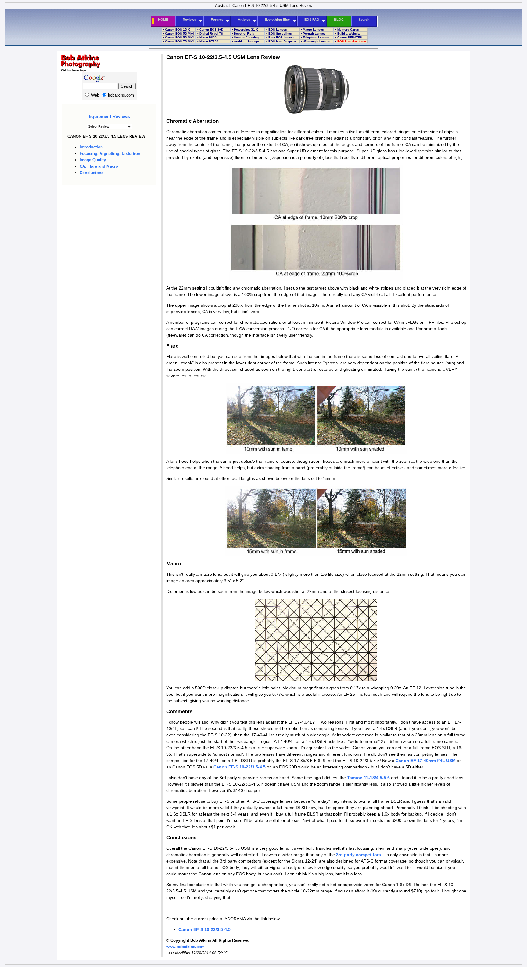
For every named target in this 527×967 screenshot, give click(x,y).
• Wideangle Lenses (315, 41)
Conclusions (91, 172)
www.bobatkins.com (185, 946)
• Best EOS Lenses (280, 37)
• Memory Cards (346, 29)
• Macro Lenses (312, 29)
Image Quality (93, 160)
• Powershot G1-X (244, 29)
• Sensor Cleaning (245, 37)
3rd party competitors (358, 854)
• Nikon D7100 (207, 41)
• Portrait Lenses (313, 33)
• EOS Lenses (276, 29)
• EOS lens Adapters (281, 41)
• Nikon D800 (206, 37)
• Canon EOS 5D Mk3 (178, 37)
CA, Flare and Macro (99, 166)
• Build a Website (347, 33)
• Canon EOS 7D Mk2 (178, 41)
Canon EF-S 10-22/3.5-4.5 (239, 766)
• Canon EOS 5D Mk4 (178, 33)
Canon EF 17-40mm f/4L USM (426, 760)
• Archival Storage (245, 41)
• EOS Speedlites (278, 33)
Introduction (91, 147)
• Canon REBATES (348, 37)
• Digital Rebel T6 (209, 33)
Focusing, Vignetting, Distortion (110, 153)
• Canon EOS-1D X (176, 29)
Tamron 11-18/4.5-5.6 (368, 777)
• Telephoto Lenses (314, 37)
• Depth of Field (242, 33)
